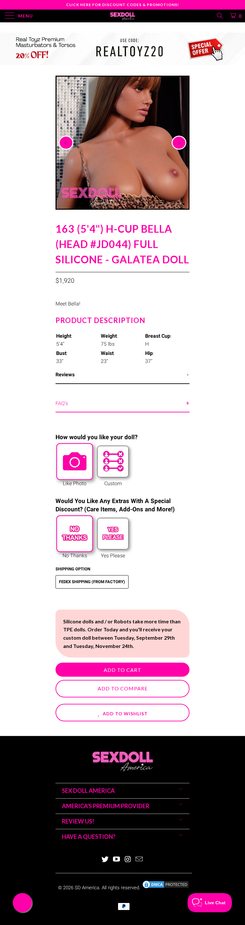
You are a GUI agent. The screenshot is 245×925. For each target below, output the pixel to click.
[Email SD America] (139, 860)
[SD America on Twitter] (105, 860)
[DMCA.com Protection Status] (165, 888)
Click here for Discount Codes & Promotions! (122, 4)
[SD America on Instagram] (128, 860)
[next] (179, 143)
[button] (122, 712)
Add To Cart (122, 670)
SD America (87, 888)
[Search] (219, 15)
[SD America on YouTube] (116, 860)
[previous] (66, 143)
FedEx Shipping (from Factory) (92, 581)
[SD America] (122, 16)
